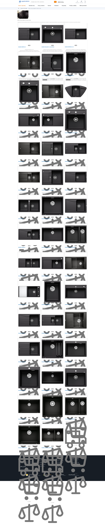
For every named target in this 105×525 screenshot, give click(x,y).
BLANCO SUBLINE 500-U (46, 218)
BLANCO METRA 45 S (46, 161)
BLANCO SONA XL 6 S (69, 190)
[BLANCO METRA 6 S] (29, 177)
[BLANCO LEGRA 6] (76, 377)
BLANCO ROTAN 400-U (46, 419)
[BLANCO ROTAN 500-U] (29, 435)
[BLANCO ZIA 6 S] (76, 148)
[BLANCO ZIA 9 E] (76, 91)
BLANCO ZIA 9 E (68, 104)
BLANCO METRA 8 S (22, 275)
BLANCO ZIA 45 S (21, 75)
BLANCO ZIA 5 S (21, 161)
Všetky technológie (24, 8)
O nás (40, 460)
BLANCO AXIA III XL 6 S (22, 304)
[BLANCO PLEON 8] (76, 349)
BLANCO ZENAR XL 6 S (46, 132)
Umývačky (64, 5)
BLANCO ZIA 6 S (68, 161)
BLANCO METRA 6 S (22, 190)
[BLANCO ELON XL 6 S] (52, 91)
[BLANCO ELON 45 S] (76, 320)
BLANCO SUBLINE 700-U (46, 247)
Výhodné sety (32, 5)
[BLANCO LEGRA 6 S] (52, 320)
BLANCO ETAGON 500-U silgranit (48, 361)
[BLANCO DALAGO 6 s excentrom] (52, 34)
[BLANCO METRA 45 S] (52, 148)
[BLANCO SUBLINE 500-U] (52, 206)
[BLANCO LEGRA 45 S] (29, 349)
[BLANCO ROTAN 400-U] (52, 406)
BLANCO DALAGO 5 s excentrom (71, 132)
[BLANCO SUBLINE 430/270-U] (52, 435)
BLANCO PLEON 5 (21, 390)
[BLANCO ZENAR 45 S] (29, 120)
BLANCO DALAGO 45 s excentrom (24, 104)
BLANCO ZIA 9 (21, 218)
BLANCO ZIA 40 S (45, 75)
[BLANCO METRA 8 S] (29, 263)
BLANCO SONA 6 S (21, 247)
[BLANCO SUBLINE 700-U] (52, 234)
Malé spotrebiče (83, 5)
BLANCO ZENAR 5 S (45, 275)
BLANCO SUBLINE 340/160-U (70, 247)
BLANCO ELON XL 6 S (46, 104)
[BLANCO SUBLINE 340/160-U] (76, 234)
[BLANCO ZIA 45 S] (29, 62)
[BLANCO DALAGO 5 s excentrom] (76, 120)
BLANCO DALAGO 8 (68, 304)
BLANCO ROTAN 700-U (22, 419)
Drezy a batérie (41, 5)
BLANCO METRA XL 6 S (69, 46)
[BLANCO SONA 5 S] (29, 320)
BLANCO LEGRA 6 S (45, 333)
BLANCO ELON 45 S (68, 333)
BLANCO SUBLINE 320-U (46, 304)
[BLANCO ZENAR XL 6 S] (52, 120)
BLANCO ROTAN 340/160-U (70, 419)
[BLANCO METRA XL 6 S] (76, 34)
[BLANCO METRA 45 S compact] (52, 177)
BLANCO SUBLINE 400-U (69, 75)
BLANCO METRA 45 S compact (47, 190)
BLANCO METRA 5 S (22, 46)
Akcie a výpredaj (21, 5)
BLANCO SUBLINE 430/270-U (47, 447)
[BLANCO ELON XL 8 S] (76, 263)
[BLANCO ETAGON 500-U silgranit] (52, 349)
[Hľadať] (55, 2)
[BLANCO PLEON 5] (29, 377)
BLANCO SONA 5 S (21, 333)
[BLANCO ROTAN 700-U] (29, 406)
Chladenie (56, 5)
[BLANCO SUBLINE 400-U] (76, 62)
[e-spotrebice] (24, 2)
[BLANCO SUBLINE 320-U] (52, 292)
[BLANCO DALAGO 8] (76, 291)
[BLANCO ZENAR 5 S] (52, 263)
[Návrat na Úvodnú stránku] (18, 8)
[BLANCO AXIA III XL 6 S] (29, 292)
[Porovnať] (76, 495)
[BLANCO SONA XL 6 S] (76, 177)
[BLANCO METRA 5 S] (29, 34)
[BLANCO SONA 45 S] (76, 206)
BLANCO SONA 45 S (68, 218)
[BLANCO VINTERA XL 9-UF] (52, 377)
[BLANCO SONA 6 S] (29, 234)
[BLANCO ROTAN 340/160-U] (76, 406)
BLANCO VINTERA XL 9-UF (47, 390)
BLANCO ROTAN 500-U (22, 447)
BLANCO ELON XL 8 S (69, 275)
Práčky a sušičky (72, 5)
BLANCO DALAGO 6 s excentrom (48, 46)
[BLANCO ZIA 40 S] (52, 62)
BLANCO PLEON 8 (68, 361)
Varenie (49, 5)
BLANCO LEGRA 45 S (22, 361)
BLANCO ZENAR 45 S (22, 132)
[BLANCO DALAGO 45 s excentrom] (29, 91)
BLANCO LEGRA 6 (68, 390)
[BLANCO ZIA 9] (29, 206)
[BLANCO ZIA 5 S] (29, 148)
